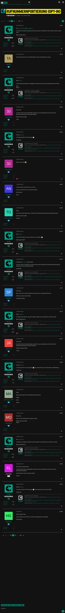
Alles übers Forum (35, 95)
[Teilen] (63, 21)
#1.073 (61, 338)
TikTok (57, 45)
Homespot (55, 42)
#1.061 (61, 25)
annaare (20, 234)
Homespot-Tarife (56, 148)
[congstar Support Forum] (4, 2)
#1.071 (61, 288)
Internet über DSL (29, 149)
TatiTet (20, 80)
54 (11, 21)
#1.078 (61, 464)
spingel (21, 314)
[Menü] (63, 2)
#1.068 (61, 208)
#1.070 (61, 259)
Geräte (31, 44)
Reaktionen (5, 43)
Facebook (40, 45)
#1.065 (61, 132)
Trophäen (5, 44)
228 (19, 21)
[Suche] (59, 2)
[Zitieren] (61, 49)
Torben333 (21, 28)
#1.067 (61, 184)
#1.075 (61, 389)
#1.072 (61, 311)
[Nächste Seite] (22, 21)
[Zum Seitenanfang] (63, 611)
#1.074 (61, 362)
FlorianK (22, 487)
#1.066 (61, 159)
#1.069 (61, 231)
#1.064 (61, 107)
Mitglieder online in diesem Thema (12, 605)
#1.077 (61, 436)
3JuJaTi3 (22, 134)
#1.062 (61, 54)
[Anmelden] (29, 2)
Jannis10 (22, 365)
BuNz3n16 (30, 28)
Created (34, 45)
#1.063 (61, 77)
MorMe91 (21, 439)
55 (14, 21)
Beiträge (5, 46)
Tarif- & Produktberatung (46, 42)
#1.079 (61, 484)
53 (9, 21)
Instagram (46, 45)
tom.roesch (24, 262)
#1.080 (61, 511)
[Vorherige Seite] (2, 21)
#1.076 (61, 413)
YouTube (52, 45)
